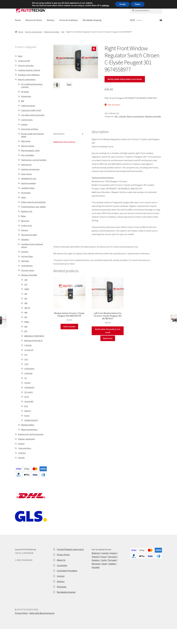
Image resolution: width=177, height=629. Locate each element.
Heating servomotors (30, 169)
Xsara (26, 415)
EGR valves (25, 141)
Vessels (21, 457)
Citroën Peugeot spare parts (70, 549)
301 (62, 32)
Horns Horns (26, 174)
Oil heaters (26, 192)
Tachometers (27, 265)
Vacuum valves (27, 270)
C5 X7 (26, 396)
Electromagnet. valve (30, 150)
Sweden (112, 563)
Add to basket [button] (69, 326)
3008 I (26, 289)
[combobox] (146, 10)
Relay (23, 216)
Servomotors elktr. (29, 235)
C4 (25, 378)
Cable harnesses (28, 105)
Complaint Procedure (67, 570)
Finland (95, 556)
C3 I (25, 354)
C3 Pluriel (28, 373)
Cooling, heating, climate (29, 70)
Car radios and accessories (32, 115)
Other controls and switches (33, 202)
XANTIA (27, 411)
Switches (25, 261)
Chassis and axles (26, 65)
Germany (112, 556)
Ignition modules (28, 183)
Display (24, 124)
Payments (61, 586)
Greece (113, 553)
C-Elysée (122, 116)
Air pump (25, 91)
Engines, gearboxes (26, 439)
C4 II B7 (27, 382)
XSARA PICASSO (31, 420)
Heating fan (26, 164)
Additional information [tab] (64, 142)
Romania (96, 563)
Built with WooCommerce (42, 613)
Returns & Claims (34, 20)
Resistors (25, 221)
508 (25, 326)
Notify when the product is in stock (125, 79)
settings (105, 5)
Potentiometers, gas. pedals (33, 206)
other (23, 197)
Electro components (33, 32)
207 (25, 284)
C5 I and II (28, 392)
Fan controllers (27, 155)
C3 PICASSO (29, 368)
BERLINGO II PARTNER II (34, 336)
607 (25, 331)
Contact (61, 576)
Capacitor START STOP (31, 110)
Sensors (24, 230)
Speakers (25, 239)
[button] (94, 49)
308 (25, 303)
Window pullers (27, 425)
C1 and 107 (28, 350)
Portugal (112, 560)
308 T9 (27, 308)
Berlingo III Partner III (33, 340)
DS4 (26, 406)
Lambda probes (28, 188)
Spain (104, 563)
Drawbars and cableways (29, 75)
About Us (61, 560)
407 (25, 317)
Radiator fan (26, 211)
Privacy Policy (63, 554)
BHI (22, 101)
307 (25, 298)
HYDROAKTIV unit (28, 178)
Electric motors (27, 146)
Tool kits (22, 453)
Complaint (62, 565)
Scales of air (26, 225)
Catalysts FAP (24, 61)
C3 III (26, 364)
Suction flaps (27, 256)
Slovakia (96, 567)
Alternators (26, 96)
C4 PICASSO (29, 387)
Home (18, 20)
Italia (103, 560)
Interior (21, 443)
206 (25, 280)
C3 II (26, 359)
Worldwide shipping (92, 20)
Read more (107, 338)
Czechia (105, 553)
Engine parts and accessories (30, 434)
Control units (27, 119)
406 (25, 312)
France (103, 556)
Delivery (50, 20)
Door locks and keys (29, 129)
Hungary (96, 560)
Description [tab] (58, 133)
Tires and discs (24, 448)
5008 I (26, 322)
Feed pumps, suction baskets (33, 160)
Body (20, 56)
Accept (122, 4)
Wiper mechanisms (29, 429)
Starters (24, 251)
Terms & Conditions (68, 20)
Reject (137, 4)
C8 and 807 (28, 401)
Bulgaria (96, 553)
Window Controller (51, 32)
